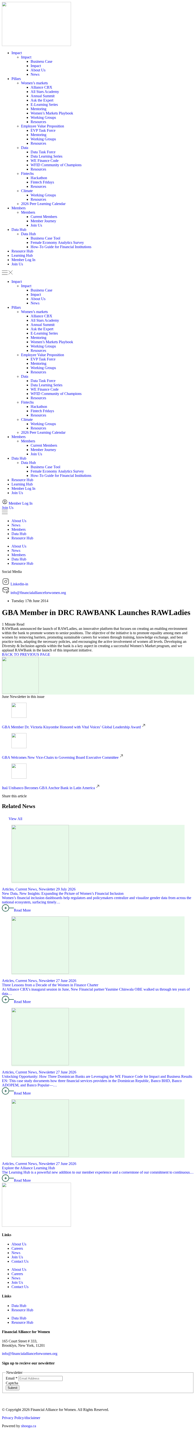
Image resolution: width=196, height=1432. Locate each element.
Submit (12, 1388)
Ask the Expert (42, 100)
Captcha (12, 1383)
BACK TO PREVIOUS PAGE (26, 654)
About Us (38, 70)
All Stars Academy (45, 92)
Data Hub (18, 230)
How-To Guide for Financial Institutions (61, 247)
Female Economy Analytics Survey (57, 242)
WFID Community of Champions (56, 165)
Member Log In (23, 260)
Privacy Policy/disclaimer (21, 1418)
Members (18, 208)
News (35, 74)
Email (11, 1378)
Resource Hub (22, 251)
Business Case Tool (45, 238)
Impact (16, 53)
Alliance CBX (41, 87)
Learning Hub (22, 255)
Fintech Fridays (42, 182)
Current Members (44, 217)
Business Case (41, 61)
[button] (98, 273)
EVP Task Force (43, 130)
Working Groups (43, 117)
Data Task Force (43, 152)
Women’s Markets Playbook (52, 113)
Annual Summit (42, 96)
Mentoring (38, 109)
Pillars (16, 79)
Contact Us (19, 1261)
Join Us (36, 225)
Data (24, 148)
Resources (38, 122)
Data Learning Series (46, 156)
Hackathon (39, 178)
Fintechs (27, 173)
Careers (17, 1248)
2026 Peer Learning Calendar (43, 204)
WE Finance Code (45, 161)
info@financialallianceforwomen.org (29, 1354)
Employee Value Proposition (42, 126)
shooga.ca (28, 1426)
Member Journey (43, 221)
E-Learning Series (44, 105)
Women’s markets (34, 83)
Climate (27, 191)
